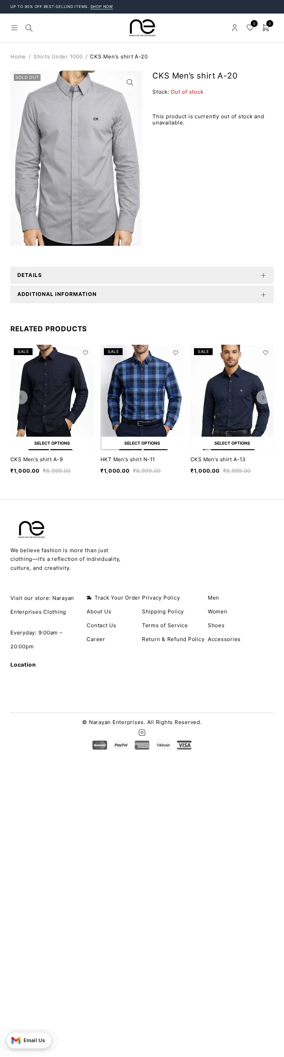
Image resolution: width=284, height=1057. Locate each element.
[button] (130, 83)
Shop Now (101, 6)
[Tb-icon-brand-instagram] (142, 732)
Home (18, 56)
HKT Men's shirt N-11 (127, 459)
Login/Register (234, 28)
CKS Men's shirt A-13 (218, 459)
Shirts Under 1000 (58, 56)
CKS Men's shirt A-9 (36, 459)
